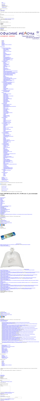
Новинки (3, 355)
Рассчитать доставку (9, 222)
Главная (3, 40)
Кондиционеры (5, 152)
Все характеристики (3, 217)
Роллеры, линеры (5, 108)
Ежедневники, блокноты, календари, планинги (8, 346)
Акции (3, 42)
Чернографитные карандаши (7, 122)
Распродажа (3, 178)
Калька (4, 56)
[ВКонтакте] (0, 224)
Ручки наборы (5, 110)
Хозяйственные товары (5, 351)
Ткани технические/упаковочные (7, 160)
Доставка (3, 364)
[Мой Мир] (2, 224)
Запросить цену (7, 399)
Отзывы (1, 210)
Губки (4, 158)
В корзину (5, 220)
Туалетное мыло (5, 149)
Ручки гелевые (5, 109)
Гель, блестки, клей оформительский (8, 136)
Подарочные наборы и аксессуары (8, 74)
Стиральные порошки (6, 154)
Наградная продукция (5, 352)
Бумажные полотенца (6, 145)
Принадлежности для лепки (7, 141)
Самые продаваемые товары (4, 320)
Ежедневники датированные (7, 83)
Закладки (4, 50)
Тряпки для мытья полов (6, 161)
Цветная (4, 52)
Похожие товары (2, 211)
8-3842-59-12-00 (2, 375)
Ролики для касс (5, 60)
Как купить (3, 43)
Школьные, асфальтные (6, 139)
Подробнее (28, 244)
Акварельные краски (6, 135)
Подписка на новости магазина (4, 181)
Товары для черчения (5, 349)
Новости (3, 41)
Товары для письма (4, 348)
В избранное (2, 271)
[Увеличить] (16, 214)
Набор (1, 207)
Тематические (5, 85)
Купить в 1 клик (7, 221)
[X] (4, 224)
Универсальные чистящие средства (8, 168)
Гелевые (4, 114)
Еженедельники (5, 84)
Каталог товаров (2, 46)
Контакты (3, 45)
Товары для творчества (5, 350)
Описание (1, 208)
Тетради (4, 130)
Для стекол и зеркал (6, 166)
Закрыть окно (2, 28)
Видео (1, 213)
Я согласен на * (7, 392)
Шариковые (5, 116)
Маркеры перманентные (6, 105)
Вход (2, 2)
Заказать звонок (2, 10)
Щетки (4, 162)
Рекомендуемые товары (5, 179)
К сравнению (6, 245)
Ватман (4, 55)
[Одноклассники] (1, 224)
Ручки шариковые (5, 113)
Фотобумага (5, 53)
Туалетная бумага (5, 146)
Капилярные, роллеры (6, 115)
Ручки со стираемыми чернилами (7, 112)
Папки (3, 347)
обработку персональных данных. (9, 392)
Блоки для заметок (5, 49)
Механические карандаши (6, 121)
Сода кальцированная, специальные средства (9, 153)
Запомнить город (4, 7)
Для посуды (5, 165)
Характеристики (2, 209)
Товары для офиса (4, 345)
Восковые (4, 138)
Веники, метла (5, 157)
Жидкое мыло (5, 148)
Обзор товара (2, 206)
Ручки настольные (5, 111)
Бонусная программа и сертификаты (7, 44)
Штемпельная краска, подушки (7, 80)
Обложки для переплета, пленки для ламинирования (10, 72)
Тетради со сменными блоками (7, 131)
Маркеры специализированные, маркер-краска (9, 106)
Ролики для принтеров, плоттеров (8, 59)
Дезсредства (5, 164)
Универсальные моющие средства (7, 167)
